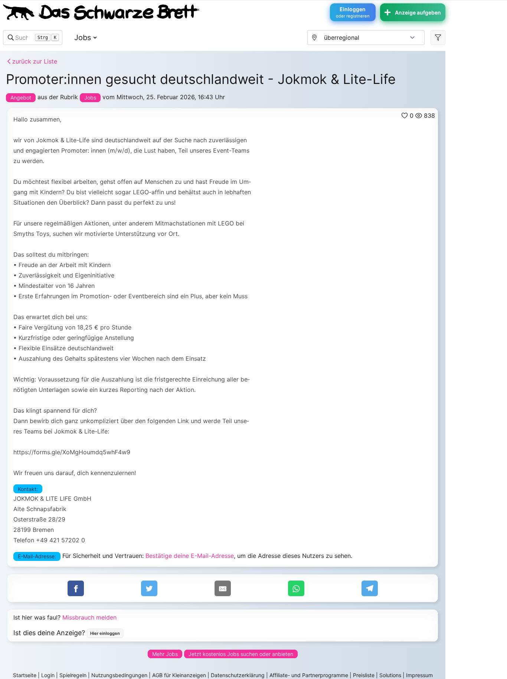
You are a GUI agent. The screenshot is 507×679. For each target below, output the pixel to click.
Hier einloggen (105, 633)
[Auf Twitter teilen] (149, 588)
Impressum (419, 675)
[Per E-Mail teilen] (223, 588)
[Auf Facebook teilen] (76, 588)
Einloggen (353, 12)
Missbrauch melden (89, 617)
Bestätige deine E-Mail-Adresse (189, 555)
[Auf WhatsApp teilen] (296, 588)
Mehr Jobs (165, 654)
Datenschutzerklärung (238, 675)
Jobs (82, 37)
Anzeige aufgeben (418, 12)
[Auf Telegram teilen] (370, 588)
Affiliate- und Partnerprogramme (308, 675)
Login (48, 675)
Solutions (390, 675)
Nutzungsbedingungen (119, 675)
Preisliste (363, 675)
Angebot (20, 97)
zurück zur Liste (33, 61)
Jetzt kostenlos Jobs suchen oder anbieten (241, 654)
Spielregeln (72, 675)
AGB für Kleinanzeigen (179, 675)
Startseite (24, 675)
